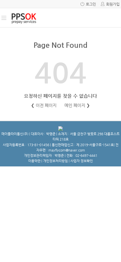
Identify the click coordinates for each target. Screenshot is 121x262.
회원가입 (113, 4)
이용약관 (34, 161)
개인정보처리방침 (55, 161)
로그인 (91, 4)
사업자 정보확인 (81, 161)
